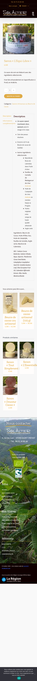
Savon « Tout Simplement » (12, 365)
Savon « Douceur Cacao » (10, 402)
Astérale (28, 186)
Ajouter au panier (13, 96)
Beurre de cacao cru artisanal (10, 320)
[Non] (35, 674)
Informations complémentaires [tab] (7, 122)
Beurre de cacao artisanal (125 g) (26, 315)
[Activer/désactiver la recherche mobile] (33, 15)
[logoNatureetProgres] (18, 469)
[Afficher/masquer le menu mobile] (33, 13)
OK (19, 678)
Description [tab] (7, 116)
